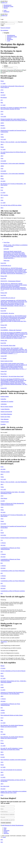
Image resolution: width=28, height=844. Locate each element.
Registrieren (6, 11)
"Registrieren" (4, 641)
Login (5, 10)
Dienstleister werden (8, 6)
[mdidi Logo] (4, 2)
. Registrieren (10, 39)
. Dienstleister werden (12, 36)
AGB (5, 829)
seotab (4, 837)
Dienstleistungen (7, 5)
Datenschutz (6, 830)
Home (5, 827)
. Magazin (9, 38)
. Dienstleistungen (11, 35)
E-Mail (2, 22)
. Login (8, 40)
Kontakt (5, 831)
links (2, 839)
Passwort (20, 22)
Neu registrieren (4, 30)
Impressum (6, 833)
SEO (2, 842)
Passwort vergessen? (5, 27)
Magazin (6, 7)
